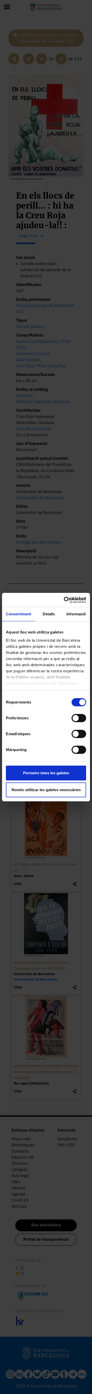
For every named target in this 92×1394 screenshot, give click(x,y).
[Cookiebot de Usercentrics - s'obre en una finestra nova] (65, 600)
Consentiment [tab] (18, 614)
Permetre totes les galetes (46, 773)
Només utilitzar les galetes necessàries (46, 790)
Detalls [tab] (49, 614)
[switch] (79, 718)
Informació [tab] (76, 614)
